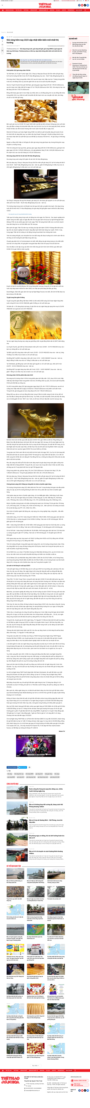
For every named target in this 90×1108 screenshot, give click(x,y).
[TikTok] (88, 0)
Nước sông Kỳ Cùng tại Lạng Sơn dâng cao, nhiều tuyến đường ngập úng (46, 790)
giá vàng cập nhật (31, 777)
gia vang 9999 (11, 777)
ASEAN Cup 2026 (10, 10)
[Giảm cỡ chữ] (2, 53)
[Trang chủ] (3, 10)
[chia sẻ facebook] (2, 41)
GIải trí (64, 10)
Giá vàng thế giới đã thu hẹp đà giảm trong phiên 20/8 (35, 977)
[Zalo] (88, 5)
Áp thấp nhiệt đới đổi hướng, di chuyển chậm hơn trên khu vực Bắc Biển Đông (55, 1037)
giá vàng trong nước (43, 777)
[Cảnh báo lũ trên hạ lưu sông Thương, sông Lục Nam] (56, 873)
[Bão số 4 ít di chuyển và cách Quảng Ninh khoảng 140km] (17, 855)
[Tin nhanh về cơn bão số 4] (56, 891)
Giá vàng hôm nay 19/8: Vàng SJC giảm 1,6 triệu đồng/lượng (35, 1056)
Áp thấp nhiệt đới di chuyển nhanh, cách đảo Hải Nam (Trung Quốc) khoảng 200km (55, 1057)
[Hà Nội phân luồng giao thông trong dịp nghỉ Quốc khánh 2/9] (15, 1048)
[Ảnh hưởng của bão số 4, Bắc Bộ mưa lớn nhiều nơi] (15, 909)
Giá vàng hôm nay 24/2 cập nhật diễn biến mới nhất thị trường (36, 60)
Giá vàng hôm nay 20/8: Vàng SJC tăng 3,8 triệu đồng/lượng (35, 1016)
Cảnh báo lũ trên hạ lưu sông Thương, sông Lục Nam (54, 881)
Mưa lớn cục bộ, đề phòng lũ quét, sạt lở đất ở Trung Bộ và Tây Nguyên (79, 51)
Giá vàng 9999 (29, 774)
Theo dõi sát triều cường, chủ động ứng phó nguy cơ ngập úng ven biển (79, 76)
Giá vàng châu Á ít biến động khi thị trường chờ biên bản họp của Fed (35, 1037)
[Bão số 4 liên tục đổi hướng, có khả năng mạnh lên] (15, 873)
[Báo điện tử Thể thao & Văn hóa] (45, 5)
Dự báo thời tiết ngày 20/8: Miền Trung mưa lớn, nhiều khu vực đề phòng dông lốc (55, 1017)
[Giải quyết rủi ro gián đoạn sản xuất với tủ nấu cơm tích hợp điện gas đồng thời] (36, 949)
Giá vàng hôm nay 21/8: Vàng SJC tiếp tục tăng (15, 977)
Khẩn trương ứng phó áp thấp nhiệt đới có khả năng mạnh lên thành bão (35, 918)
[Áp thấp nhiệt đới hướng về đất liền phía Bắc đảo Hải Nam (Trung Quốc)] (15, 1028)
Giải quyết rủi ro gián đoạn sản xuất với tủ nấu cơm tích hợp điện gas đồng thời (35, 958)
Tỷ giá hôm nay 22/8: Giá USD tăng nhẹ (14, 899)
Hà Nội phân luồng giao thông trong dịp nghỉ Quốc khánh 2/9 (14, 1056)
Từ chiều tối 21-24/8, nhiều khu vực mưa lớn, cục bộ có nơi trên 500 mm (55, 938)
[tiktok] (85, 5)
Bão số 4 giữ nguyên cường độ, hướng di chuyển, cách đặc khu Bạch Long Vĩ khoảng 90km (15, 938)
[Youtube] (85, 0)
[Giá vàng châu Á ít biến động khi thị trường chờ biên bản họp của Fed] (36, 1028)
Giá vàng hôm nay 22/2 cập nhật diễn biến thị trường (20, 214)
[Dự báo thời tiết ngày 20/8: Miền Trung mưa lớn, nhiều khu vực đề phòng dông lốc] (56, 1008)
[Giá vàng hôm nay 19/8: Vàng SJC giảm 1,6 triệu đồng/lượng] (36, 1048)
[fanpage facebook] (79, 5)
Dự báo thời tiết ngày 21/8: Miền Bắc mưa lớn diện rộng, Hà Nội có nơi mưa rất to (55, 978)
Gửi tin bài (80, 0)
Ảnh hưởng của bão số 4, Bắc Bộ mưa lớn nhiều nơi (15, 917)
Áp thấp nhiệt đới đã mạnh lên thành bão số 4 (34, 937)
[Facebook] (83, 0)
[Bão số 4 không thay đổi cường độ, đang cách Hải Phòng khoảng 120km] (17, 808)
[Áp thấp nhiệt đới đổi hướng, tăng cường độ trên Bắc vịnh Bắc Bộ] (56, 949)
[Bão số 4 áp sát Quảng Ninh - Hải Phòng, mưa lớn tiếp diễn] (17, 823)
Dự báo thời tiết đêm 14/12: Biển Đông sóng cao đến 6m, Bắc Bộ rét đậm (79, 44)
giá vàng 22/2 (39, 774)
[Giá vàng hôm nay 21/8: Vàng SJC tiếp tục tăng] (15, 969)
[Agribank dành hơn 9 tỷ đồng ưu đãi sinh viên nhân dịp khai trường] (36, 989)
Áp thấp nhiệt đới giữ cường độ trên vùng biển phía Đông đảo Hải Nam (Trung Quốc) (15, 1017)
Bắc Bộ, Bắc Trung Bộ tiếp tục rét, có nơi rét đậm (79, 58)
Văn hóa (52, 10)
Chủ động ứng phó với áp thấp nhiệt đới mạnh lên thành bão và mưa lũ (55, 918)
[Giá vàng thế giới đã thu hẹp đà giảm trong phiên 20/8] (36, 969)
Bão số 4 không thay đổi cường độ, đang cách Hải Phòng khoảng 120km (46, 805)
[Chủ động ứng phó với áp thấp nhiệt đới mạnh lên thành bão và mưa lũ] (56, 909)
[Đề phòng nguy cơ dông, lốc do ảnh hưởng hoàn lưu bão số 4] (17, 839)
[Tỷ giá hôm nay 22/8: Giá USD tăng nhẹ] (15, 891)
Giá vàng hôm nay (18, 774)
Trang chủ (3, 32)
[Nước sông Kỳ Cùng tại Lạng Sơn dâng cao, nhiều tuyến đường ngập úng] (17, 792)
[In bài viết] (2, 44)
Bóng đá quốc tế (43, 10)
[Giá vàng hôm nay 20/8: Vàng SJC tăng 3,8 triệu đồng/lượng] (36, 1008)
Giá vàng (10, 774)
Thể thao (26, 10)
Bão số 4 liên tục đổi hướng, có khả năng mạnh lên (14, 881)
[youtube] (82, 5)
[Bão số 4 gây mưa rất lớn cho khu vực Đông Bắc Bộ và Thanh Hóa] (36, 891)
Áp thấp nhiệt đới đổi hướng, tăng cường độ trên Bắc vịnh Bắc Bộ (55, 957)
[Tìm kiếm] (2, 5)
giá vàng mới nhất (54, 777)
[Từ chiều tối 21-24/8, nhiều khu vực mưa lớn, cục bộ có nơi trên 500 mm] (56, 929)
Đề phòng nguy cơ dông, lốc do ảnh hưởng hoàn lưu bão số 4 (46, 837)
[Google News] (56, 46)
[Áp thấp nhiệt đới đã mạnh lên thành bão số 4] (36, 929)
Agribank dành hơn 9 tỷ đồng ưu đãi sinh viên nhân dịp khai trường (35, 997)
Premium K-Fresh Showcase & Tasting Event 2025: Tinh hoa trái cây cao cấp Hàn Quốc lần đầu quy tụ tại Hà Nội (79, 67)
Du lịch (58, 10)
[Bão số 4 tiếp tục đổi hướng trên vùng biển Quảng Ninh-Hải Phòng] (36, 873)
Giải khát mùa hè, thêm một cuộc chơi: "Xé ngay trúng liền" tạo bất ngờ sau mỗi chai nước (15, 958)
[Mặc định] (2, 51)
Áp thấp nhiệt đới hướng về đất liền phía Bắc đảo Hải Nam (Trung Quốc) (15, 1037)
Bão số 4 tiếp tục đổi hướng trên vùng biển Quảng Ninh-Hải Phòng (35, 881)
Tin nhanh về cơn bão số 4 (54, 899)
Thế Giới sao (71, 10)
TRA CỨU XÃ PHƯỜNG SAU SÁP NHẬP (68, 0)
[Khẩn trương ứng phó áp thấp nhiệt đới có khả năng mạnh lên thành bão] (36, 909)
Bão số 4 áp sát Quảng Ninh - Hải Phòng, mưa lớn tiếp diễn (45, 821)
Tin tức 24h (19, 10)
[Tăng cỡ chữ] (2, 48)
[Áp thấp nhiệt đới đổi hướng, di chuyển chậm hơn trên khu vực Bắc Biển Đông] (56, 1028)
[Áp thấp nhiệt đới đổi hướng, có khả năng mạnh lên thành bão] (15, 989)
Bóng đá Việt (34, 10)
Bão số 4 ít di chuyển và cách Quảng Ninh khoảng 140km (46, 852)
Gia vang (57, 774)
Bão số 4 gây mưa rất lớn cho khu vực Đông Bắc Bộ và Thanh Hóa (35, 899)
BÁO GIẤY (57, 0)
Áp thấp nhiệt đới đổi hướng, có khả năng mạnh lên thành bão (15, 997)
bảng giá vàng (48, 774)
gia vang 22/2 (20, 777)
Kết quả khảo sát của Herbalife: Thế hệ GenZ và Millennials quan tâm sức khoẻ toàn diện (55, 998)
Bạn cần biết (79, 10)
